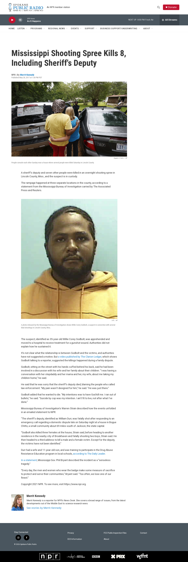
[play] (12, 20)
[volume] (20, 20)
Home (12, 28)
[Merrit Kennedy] (17, 502)
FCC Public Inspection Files (115, 533)
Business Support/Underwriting (118, 28)
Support (89, 28)
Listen (21, 28)
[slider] (24, 19)
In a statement (29, 460)
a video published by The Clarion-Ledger (79, 356)
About (146, 28)
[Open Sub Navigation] (27, 28)
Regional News (56, 28)
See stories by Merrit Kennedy (44, 507)
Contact (143, 533)
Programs (36, 28)
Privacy (71, 533)
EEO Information (75, 539)
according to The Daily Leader (89, 453)
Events (75, 28)
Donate (172, 7)
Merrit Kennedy (27, 74)
